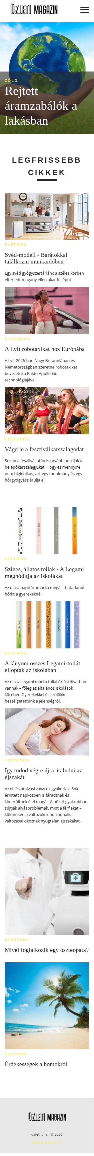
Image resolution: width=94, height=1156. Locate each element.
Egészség (17, 439)
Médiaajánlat (47, 1142)
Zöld (11, 80)
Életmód (16, 245)
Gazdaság (17, 339)
